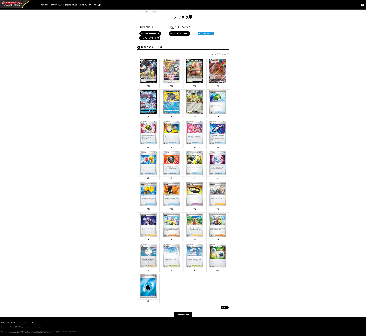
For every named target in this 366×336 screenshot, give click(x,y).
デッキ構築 (145, 11)
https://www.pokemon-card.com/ (16, 332)
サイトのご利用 (15, 322)
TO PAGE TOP (183, 314)
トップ (138, 11)
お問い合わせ (4, 322)
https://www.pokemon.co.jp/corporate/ (41, 332)
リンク (33, 322)
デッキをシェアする (207, 33)
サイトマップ (25, 322)
